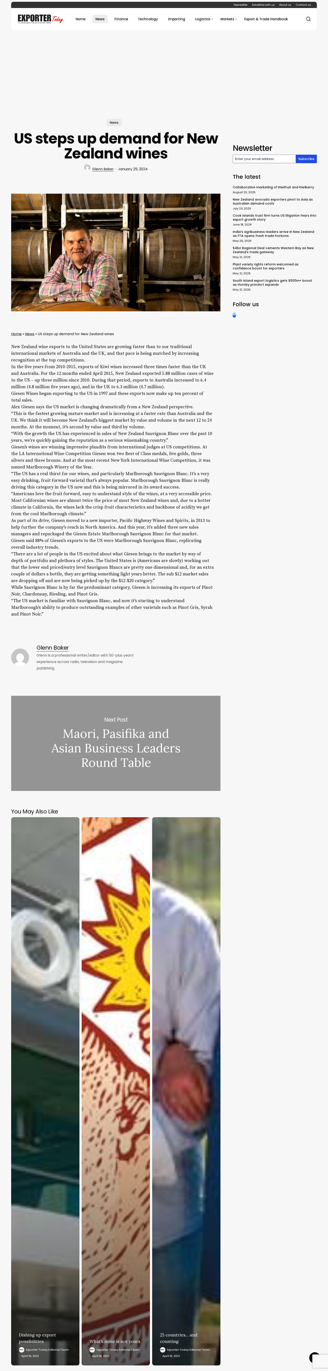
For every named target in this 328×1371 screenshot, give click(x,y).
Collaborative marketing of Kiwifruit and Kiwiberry (273, 187)
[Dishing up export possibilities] (45, 1091)
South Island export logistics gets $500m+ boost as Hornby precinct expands (272, 283)
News (114, 122)
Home (16, 334)
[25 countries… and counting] (186, 1091)
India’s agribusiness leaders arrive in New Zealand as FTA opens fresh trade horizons (273, 234)
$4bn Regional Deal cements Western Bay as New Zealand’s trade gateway (273, 250)
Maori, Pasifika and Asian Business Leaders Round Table (115, 743)
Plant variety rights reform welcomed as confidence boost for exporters (266, 266)
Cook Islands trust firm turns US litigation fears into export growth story (274, 217)
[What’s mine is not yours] (116, 1091)
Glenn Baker (103, 169)
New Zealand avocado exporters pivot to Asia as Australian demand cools (273, 201)
